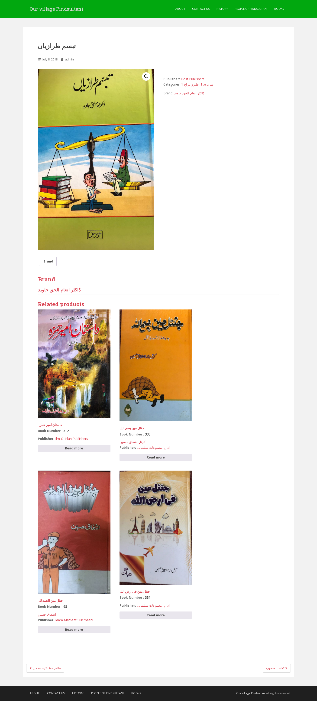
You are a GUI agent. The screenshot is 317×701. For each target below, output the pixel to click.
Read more (74, 448)
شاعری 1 (207, 84)
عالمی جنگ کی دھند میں (46, 668)
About (180, 9)
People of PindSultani (251, 9)
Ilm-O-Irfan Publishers (71, 438)
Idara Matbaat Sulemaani (74, 620)
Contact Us (201, 9)
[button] (146, 76)
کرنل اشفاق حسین (133, 442)
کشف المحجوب (275, 668)
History (222, 9)
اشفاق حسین (47, 614)
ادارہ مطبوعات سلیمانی (153, 447)
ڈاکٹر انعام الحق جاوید (189, 93)
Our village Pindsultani (56, 9)
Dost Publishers (192, 79)
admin (69, 59)
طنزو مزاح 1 (190, 84)
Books (279, 9)
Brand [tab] (48, 261)
